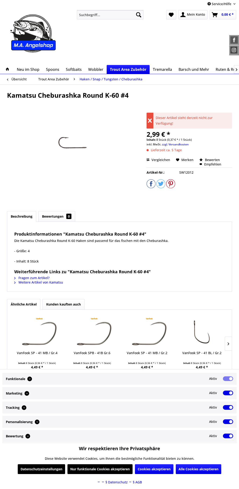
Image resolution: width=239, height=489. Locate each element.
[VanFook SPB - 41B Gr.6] (92, 332)
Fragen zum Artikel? (33, 278)
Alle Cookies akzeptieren (198, 469)
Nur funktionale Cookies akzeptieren (100, 469)
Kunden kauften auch (63, 304)
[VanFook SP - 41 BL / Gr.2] (202, 332)
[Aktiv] (228, 378)
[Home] (7, 69)
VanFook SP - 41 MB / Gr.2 (147, 353)
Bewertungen (56, 216)
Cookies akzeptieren (154, 469)
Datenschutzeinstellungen (41, 469)
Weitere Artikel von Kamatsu (40, 282)
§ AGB (137, 482)
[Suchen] (139, 14)
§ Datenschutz (116, 482)
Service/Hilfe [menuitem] (221, 4)
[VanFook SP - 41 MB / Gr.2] (147, 332)
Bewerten (212, 160)
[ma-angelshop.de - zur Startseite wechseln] (34, 33)
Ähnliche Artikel (24, 304)
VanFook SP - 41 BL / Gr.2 (201, 353)
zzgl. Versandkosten (175, 144)
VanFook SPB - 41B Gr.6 (92, 353)
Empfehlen (212, 164)
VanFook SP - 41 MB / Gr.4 (37, 353)
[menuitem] (110, 14)
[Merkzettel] (171, 14)
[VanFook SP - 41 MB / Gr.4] (37, 332)
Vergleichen (160, 160)
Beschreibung (21, 216)
